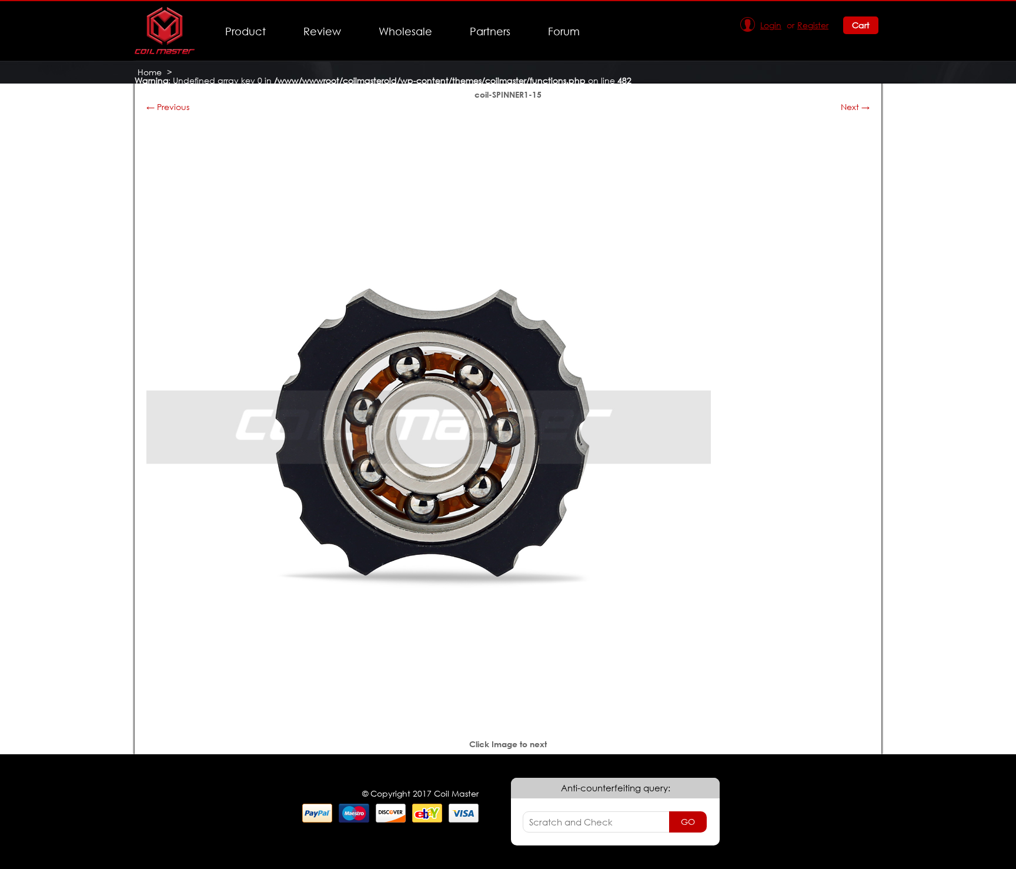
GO (688, 821)
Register (812, 25)
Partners (490, 31)
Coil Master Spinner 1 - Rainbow (202, 88)
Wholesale (405, 31)
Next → (855, 106)
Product (245, 31)
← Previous (167, 106)
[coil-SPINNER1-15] (428, 706)
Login (770, 25)
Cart (861, 25)
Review (322, 31)
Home (150, 72)
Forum (564, 31)
